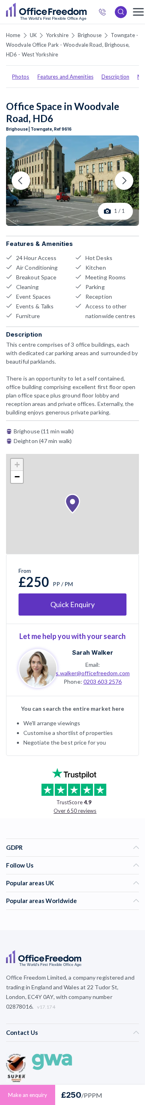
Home (13, 35)
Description (115, 76)
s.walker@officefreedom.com (93, 673)
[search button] (85, 12)
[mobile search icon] (121, 12)
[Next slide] (124, 180)
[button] (72, 504)
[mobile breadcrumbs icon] (138, 12)
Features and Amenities (65, 76)
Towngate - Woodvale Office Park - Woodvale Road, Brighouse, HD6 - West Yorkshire (72, 45)
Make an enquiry (27, 1095)
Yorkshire (57, 35)
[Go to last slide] (21, 180)
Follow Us (19, 865)
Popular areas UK (30, 882)
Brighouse (90, 35)
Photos (20, 76)
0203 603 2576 (102, 681)
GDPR (14, 847)
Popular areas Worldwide (41, 900)
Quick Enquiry (72, 604)
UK (33, 35)
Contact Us (22, 1032)
